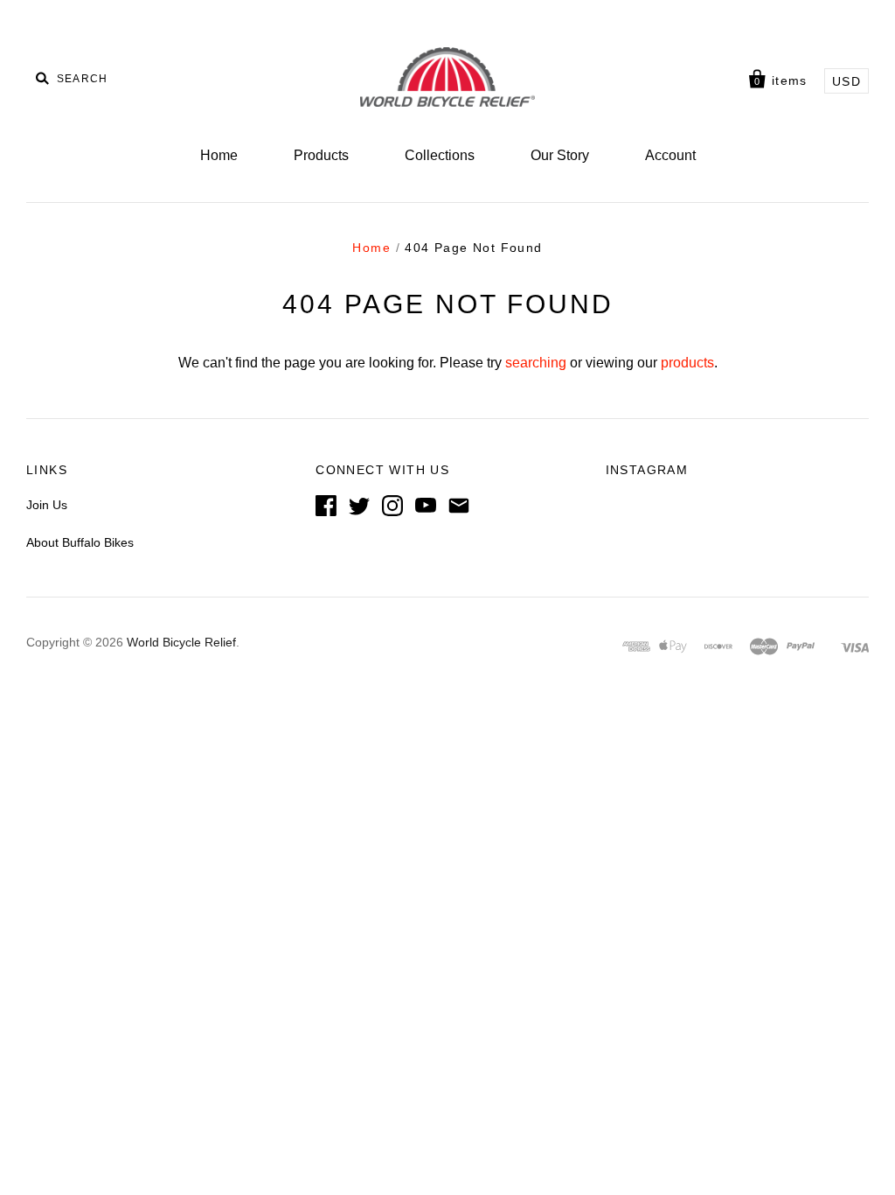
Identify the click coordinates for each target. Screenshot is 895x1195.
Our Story (560, 155)
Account (670, 155)
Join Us (46, 505)
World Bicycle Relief (181, 642)
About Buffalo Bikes (80, 542)
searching (535, 362)
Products (321, 155)
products (687, 362)
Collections (440, 155)
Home (219, 155)
